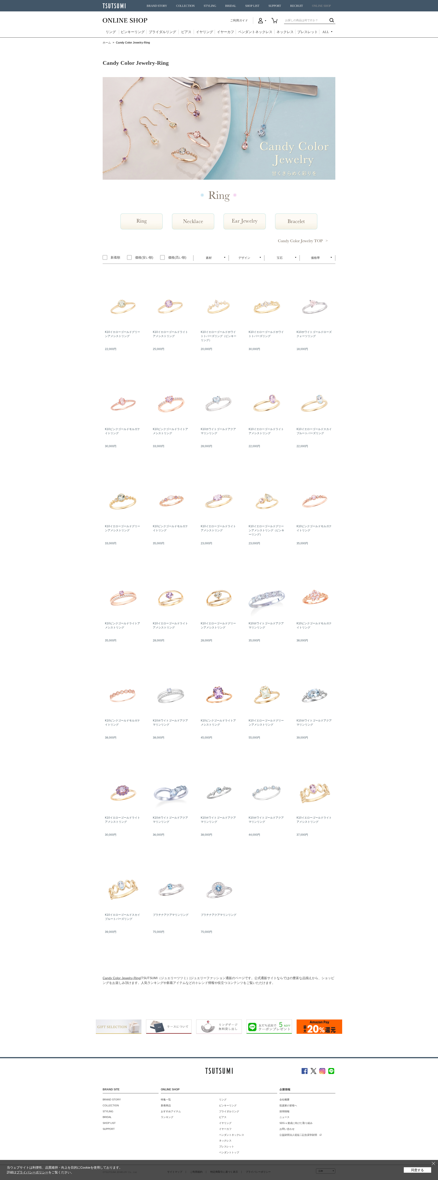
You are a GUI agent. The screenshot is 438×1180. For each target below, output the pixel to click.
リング (111, 32)
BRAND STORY (157, 6)
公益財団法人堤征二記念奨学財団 (298, 1134)
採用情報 (284, 1111)
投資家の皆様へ (288, 1105)
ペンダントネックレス (255, 32)
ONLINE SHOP (321, 6)
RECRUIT (296, 6)
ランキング (167, 1117)
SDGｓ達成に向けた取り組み (296, 1123)
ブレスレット (307, 32)
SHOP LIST (252, 6)
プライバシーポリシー (32, 1172)
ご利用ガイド (239, 20)
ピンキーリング (133, 32)
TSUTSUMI (114, 6)
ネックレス (285, 32)
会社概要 (284, 1099)
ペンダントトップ (229, 1152)
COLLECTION (185, 6)
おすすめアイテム (171, 1111)
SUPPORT (275, 6)
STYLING (210, 6)
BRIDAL (230, 6)
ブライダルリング (162, 32)
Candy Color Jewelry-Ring (121, 978)
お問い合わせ (287, 1129)
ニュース (284, 1117)
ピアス (186, 32)
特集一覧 (166, 1099)
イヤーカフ (225, 32)
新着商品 (166, 1105)
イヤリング (204, 32)
